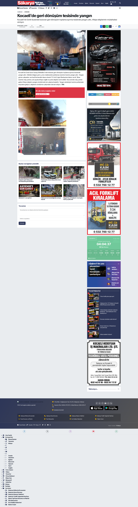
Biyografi (8, 480)
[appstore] (96, 408)
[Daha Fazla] (110, 26)
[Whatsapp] (108, 403)
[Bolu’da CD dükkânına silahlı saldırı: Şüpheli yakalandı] (73, 172)
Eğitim (10, 459)
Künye (42, 8)
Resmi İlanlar (23, 8)
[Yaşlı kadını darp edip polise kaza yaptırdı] (51, 172)
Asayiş (10, 455)
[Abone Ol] (119, 26)
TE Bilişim (118, 425)
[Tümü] (118, 389)
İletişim (7, 486)
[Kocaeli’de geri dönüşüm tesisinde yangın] (51, 50)
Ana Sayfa (8, 435)
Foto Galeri (9, 470)
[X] (99, 403)
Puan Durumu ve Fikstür (27, 419)
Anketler (8, 482)
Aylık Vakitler (93, 258)
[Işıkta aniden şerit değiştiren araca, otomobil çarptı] (108, 268)
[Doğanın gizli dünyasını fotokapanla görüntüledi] (29, 172)
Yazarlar (34, 8)
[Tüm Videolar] (118, 264)
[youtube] (93, 431)
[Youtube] (105, 403)
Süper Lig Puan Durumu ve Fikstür (18, 498)
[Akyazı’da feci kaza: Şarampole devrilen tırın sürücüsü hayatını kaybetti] (108, 273)
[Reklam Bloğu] (104, 60)
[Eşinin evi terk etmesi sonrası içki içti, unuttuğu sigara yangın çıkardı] (108, 284)
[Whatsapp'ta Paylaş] (107, 26)
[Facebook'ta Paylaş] (101, 26)
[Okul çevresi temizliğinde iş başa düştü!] (51, 190)
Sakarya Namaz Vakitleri (78, 416)
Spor (10, 466)
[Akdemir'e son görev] (29, 190)
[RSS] (111, 403)
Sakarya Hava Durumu (52, 416)
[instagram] (70, 431)
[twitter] (47, 431)
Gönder (22, 223)
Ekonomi (11, 461)
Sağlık (10, 468)
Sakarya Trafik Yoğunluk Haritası (105, 416)
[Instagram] (102, 403)
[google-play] (111, 408)
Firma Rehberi (9, 476)
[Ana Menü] (120, 8)
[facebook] (24, 431)
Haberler (19, 12)
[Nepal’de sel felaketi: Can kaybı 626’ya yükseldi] (73, 190)
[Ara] (120, 3)
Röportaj (8, 478)
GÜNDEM (26, 12)
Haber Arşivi (100, 419)
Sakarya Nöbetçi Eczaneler (28, 416)
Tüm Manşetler (50, 419)
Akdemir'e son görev (25, 198)
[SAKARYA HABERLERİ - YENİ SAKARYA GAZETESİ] (31, 3)
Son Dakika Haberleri (76, 419)
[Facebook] (96, 403)
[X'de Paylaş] (104, 26)
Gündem (11, 457)
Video (7, 472)
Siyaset (10, 464)
